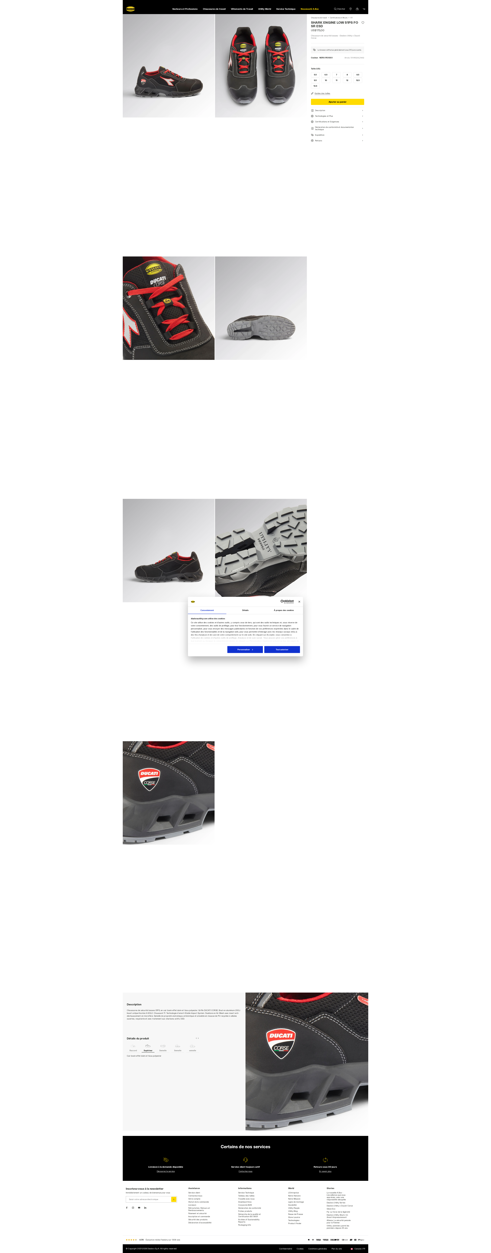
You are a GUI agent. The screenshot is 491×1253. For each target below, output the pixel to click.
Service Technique (246, 1193)
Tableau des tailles (246, 1196)
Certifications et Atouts (338, 18)
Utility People (294, 1208)
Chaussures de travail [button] (214, 9)
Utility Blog (293, 1211)
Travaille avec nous (246, 1199)
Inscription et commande (199, 1216)
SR (351, 18)
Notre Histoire (294, 1196)
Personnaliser (243, 649)
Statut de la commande (198, 1202)
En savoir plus (325, 1171)
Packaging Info (244, 1225)
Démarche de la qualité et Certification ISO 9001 (249, 1215)
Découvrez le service (166, 1171)
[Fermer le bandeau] (299, 602)
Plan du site (337, 1249)
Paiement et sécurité (197, 1213)
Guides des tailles (322, 93)
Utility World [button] (264, 9)
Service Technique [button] (285, 9)
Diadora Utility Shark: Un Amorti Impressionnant (337, 1216)
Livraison (192, 1205)
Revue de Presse (295, 1214)
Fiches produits (245, 1211)
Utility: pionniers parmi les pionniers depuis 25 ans (338, 1227)
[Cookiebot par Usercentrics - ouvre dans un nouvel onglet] (282, 602)
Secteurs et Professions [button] (185, 9)
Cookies (300, 1249)
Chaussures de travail (319, 18)
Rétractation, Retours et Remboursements (199, 1209)
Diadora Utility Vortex (336, 1203)
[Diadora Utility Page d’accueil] (130, 9)
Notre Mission (294, 1199)
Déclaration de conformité (249, 1208)
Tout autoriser (282, 649)
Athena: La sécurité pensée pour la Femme (339, 1221)
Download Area (245, 1202)
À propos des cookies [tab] (284, 610)
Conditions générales (317, 1249)
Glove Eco (331, 1209)
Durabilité (292, 1205)
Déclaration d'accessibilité (199, 1223)
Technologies (293, 1220)
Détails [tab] (245, 610)
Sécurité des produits (198, 1219)
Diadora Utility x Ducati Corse (340, 1206)
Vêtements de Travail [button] (242, 9)
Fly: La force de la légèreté (338, 1212)
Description (320, 110)
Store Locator (294, 1217)
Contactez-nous (246, 1171)
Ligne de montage (296, 1202)
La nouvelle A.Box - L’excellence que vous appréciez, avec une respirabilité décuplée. (336, 1196)
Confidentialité (285, 1249)
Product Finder (295, 1223)
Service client (194, 1193)
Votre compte (194, 1199)
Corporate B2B (245, 1205)
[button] (309, 9)
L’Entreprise (293, 1193)
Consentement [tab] (207, 610)
